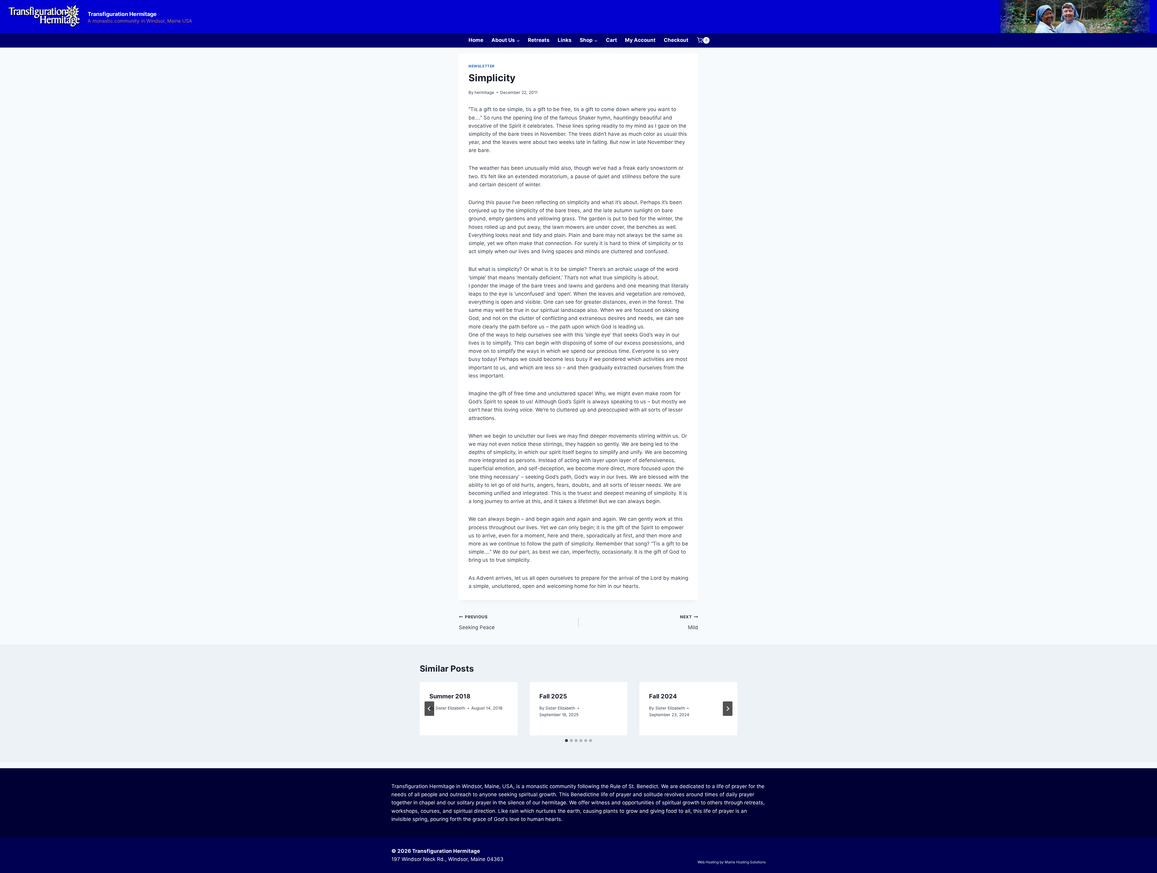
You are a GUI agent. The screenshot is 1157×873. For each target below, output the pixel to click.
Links (565, 40)
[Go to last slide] (429, 708)
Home (476, 40)
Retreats (539, 40)
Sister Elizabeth (450, 708)
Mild (689, 622)
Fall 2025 (553, 696)
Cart (611, 40)
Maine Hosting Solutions (745, 862)
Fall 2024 (663, 696)
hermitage (484, 92)
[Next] (727, 708)
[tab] (566, 740)
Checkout (676, 40)
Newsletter (482, 66)
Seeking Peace (477, 622)
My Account (640, 40)
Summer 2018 (449, 696)
